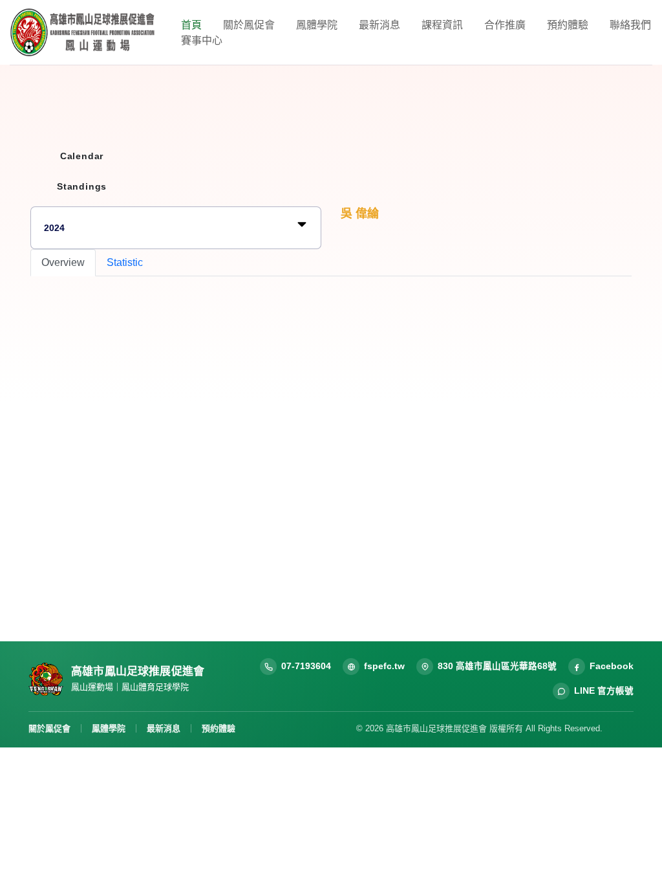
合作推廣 (505, 24)
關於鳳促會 (249, 24)
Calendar (81, 156)
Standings (82, 186)
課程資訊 (442, 24)
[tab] (63, 262)
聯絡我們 (630, 24)
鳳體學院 (316, 24)
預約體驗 (567, 24)
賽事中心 (201, 40)
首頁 (191, 24)
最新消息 (379, 24)
